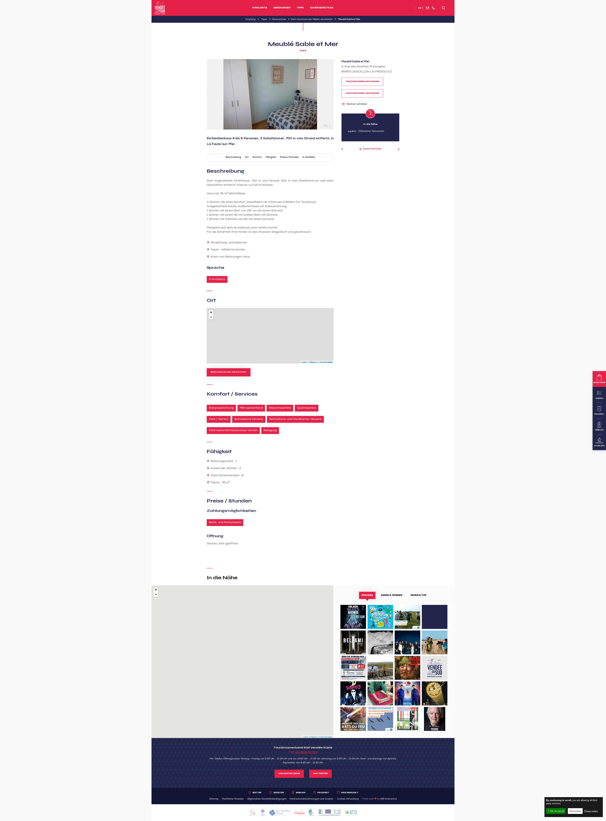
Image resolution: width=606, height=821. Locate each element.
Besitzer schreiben (356, 104)
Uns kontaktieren (289, 774)
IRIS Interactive (388, 799)
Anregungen (281, 8)
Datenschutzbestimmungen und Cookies (311, 799)
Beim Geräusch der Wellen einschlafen (312, 19)
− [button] (211, 317)
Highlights (259, 8)
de (419, 8)
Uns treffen (320, 774)
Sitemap (214, 799)
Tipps (300, 8)
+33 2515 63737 (305, 752)
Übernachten (279, 19)
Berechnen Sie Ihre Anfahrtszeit (229, 372)
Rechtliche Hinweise (233, 799)
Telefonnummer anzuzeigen (362, 82)
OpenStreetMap (326, 362)
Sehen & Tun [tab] (418, 595)
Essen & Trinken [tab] (391, 595)
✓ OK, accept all (556, 811)
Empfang (250, 19)
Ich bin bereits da (321, 8)
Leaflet (304, 362)
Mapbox (313, 362)
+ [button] (211, 312)
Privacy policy (591, 811)
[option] (270, 94)
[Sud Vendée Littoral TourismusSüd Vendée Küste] (160, 7)
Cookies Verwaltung (348, 799)
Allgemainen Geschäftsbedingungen (267, 799)
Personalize (575, 811)
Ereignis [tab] (367, 595)
